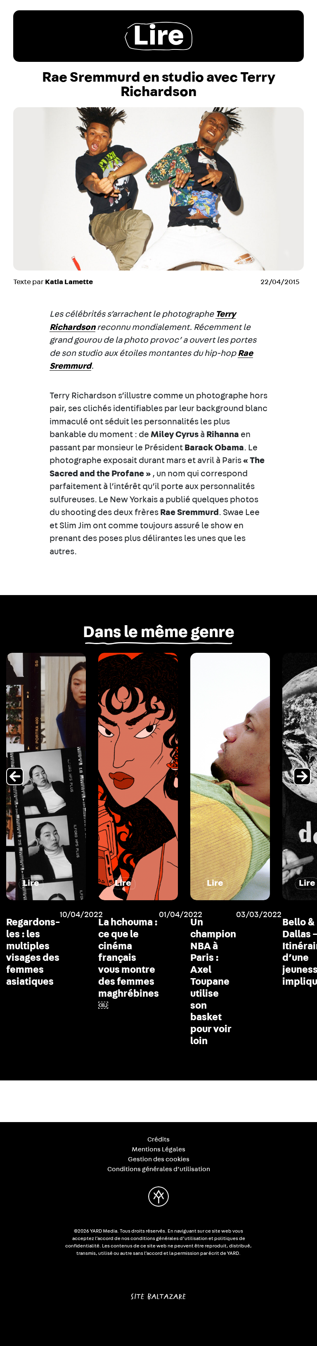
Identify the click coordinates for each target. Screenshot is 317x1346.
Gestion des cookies (158, 1159)
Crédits (158, 1139)
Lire (158, 35)
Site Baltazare (158, 1293)
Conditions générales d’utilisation (158, 1169)
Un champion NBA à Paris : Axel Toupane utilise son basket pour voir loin (213, 982)
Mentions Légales (158, 1149)
